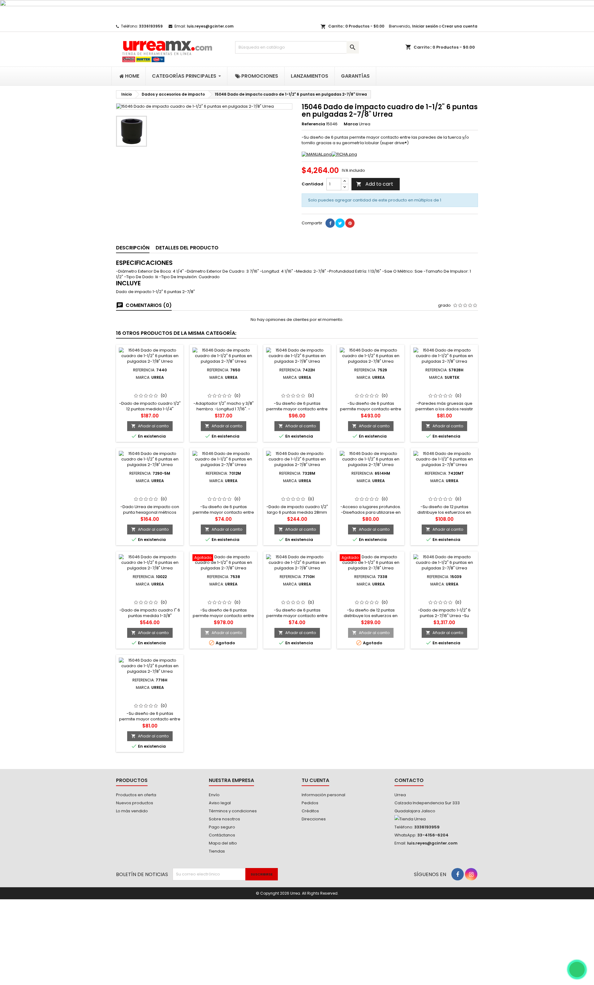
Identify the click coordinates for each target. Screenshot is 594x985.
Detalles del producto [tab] (187, 247)
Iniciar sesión (425, 26)
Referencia (313, 124)
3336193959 (151, 26)
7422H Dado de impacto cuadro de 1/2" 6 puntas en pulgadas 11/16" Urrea (297, 390)
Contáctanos (222, 835)
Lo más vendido (132, 811)
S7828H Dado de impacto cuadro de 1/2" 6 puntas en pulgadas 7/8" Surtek (444, 390)
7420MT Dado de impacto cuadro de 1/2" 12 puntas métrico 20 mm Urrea (444, 493)
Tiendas (217, 851)
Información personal (323, 795)
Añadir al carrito (150, 426)
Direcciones (314, 819)
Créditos (310, 811)
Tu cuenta (315, 780)
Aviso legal (220, 803)
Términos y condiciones (233, 811)
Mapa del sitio (223, 843)
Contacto (409, 780)
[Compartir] (330, 223)
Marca (351, 124)
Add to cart (374, 184)
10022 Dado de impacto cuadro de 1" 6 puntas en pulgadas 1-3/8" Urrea (149, 596)
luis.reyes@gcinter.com (210, 26)
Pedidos (310, 803)
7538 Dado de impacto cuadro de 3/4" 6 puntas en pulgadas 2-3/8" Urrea (223, 596)
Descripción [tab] (132, 247)
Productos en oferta (136, 795)
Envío (214, 795)
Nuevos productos (134, 803)
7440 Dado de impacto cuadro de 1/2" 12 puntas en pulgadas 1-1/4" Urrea (149, 390)
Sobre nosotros (224, 819)
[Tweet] (340, 223)
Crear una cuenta (459, 26)
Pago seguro (222, 827)
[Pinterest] (350, 223)
